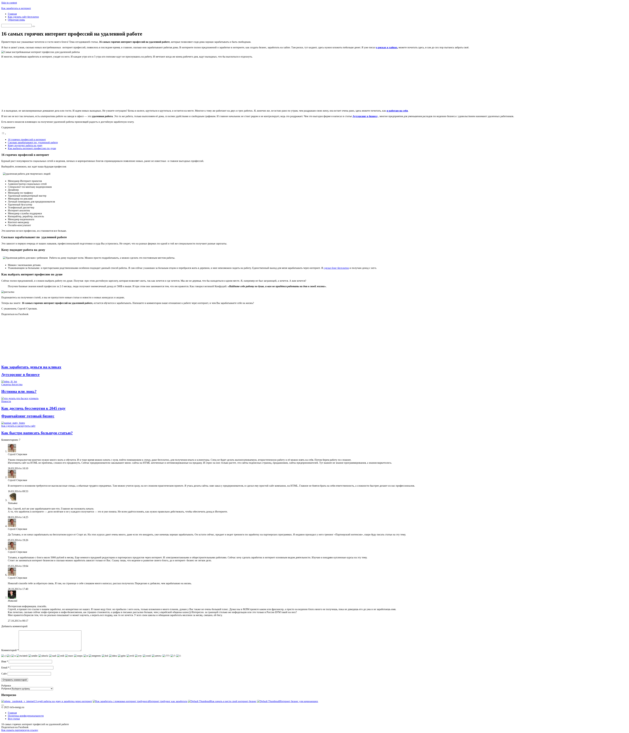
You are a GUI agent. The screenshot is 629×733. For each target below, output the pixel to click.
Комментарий (10, 650)
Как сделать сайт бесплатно (23, 16)
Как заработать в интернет (16, 8)
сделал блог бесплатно (336, 268)
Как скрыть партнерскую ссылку (19, 730)
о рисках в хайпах (386, 47)
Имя (4, 661)
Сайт (4, 673)
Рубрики (6, 688)
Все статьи (14, 718)
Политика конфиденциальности (26, 715)
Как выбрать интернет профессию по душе (32, 148)
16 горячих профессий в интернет (27, 139)
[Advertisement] (314, 84)
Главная (12, 13)
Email (5, 667)
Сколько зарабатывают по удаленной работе (33, 142)
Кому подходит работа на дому (25, 145)
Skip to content (9, 2)
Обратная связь (16, 19)
